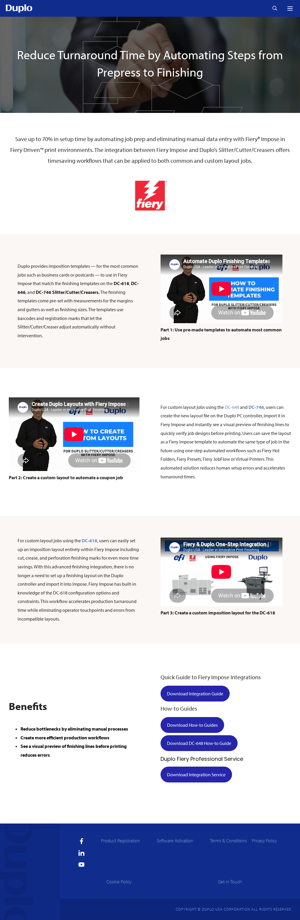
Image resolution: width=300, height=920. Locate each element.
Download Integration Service (196, 774)
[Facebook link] (81, 841)
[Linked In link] (81, 853)
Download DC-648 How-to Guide (199, 743)
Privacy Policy (264, 840)
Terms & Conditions (228, 840)
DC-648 (232, 407)
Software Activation (175, 840)
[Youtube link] (81, 865)
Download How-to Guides (192, 725)
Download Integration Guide (195, 694)
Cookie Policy (119, 881)
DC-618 (89, 540)
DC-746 (256, 407)
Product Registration (120, 840)
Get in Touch (230, 881)
